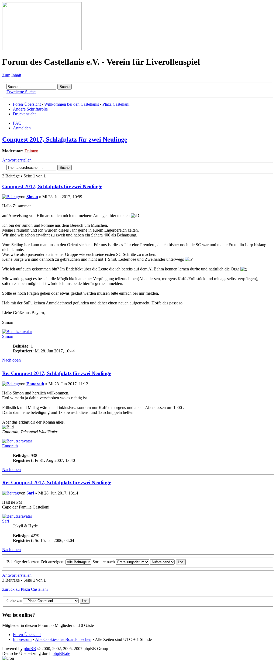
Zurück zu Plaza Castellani (25, 589)
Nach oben (11, 360)
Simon (32, 196)
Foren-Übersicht (27, 104)
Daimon (31, 151)
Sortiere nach (104, 561)
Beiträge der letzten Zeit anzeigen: (35, 561)
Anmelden (22, 128)
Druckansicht (24, 114)
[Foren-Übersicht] (42, 48)
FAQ (17, 123)
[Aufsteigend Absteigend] (168, 561)
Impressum (22, 639)
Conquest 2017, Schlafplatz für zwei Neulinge (64, 139)
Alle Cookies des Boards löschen (63, 639)
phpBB (30, 648)
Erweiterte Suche (21, 92)
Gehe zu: (14, 600)
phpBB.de (61, 653)
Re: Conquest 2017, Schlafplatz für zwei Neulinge (56, 373)
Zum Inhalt (11, 75)
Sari (30, 493)
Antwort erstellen (17, 160)
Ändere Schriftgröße (30, 109)
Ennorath (35, 384)
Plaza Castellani (115, 104)
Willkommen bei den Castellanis (71, 104)
